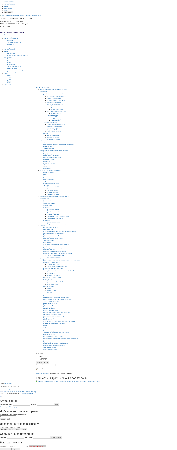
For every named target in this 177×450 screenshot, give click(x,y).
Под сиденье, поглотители (51, 155)
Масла (45, 95)
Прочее (45, 325)
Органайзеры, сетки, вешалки (52, 314)
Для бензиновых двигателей (55, 255)
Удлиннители (51, 273)
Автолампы (46, 167)
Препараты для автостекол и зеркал (54, 342)
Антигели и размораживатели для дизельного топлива (59, 231)
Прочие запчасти (48, 172)
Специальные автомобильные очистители (56, 246)
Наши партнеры (12, 68)
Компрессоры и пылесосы (51, 296)
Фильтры (10, 46)
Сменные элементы (49, 159)
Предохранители (48, 179)
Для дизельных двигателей (55, 257)
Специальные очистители (55, 218)
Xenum (9, 81)
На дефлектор (47, 154)
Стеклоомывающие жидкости (56, 124)
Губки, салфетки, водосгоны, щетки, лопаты (56, 297)
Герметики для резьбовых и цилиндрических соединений (60, 338)
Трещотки (50, 272)
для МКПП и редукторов (58, 119)
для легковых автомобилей (55, 104)
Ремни (45, 174)
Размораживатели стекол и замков (53, 233)
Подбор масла (11, 40)
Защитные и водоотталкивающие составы (59, 224)
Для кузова (46, 207)
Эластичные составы (49, 347)
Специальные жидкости (54, 132)
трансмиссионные (52, 115)
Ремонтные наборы (49, 334)
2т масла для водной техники (56, 100)
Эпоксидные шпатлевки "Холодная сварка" (56, 332)
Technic (9, 77)
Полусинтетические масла (59, 108)
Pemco (9, 75)
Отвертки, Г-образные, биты (51, 262)
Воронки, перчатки (49, 308)
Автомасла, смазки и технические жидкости (53, 93)
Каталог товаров (9, 1)
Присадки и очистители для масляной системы (57, 235)
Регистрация (14, 407)
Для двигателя (47, 205)
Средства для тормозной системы (53, 238)
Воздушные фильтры (53, 189)
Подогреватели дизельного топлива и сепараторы (58, 144)
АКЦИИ (42, 141)
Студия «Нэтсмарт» (27, 393)
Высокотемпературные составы (53, 336)
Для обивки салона (49, 203)
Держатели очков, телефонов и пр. (53, 316)
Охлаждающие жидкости (54, 126)
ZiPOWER (44, 359)
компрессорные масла (54, 102)
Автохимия (43, 226)
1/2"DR (49, 288)
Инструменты (44, 259)
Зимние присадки (48, 240)
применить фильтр (42, 362)
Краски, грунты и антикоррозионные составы (53, 89)
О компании (11, 64)
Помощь (6, 6)
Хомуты (45, 181)
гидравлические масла (54, 98)
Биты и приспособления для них (57, 266)
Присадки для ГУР (48, 249)
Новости (9, 61)
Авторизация (8, 12)
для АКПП (54, 117)
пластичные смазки (53, 137)
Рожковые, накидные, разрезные (57, 281)
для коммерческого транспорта (56, 111)
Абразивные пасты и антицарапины (58, 216)
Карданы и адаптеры (53, 275)
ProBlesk (10, 83)
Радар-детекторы (48, 146)
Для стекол (46, 220)
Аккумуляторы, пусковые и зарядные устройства (54, 196)
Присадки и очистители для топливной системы (57, 253)
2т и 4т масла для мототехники (56, 97)
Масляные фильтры (53, 191)
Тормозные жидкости (53, 128)
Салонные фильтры (53, 194)
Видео (9, 62)
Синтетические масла (57, 106)
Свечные (49, 292)
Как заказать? (11, 53)
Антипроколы (47, 242)
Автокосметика (44, 198)
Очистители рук (48, 229)
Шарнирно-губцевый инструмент (53, 268)
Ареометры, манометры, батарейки (54, 323)
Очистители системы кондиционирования (56, 244)
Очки (44, 327)
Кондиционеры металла (50, 227)
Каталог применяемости (11, 3)
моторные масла (56, 113)
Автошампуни (51, 213)
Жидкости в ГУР (52, 130)
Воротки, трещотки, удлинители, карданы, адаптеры (59, 270)
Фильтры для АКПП (53, 187)
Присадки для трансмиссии (51, 237)
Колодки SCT (11, 44)
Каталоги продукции (10, 5)
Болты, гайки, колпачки (50, 303)
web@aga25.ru (8, 383)
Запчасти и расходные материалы (50, 170)
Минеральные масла (57, 109)
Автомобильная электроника (48, 143)
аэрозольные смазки (53, 135)
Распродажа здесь (41, 87)
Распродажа (43, 91)
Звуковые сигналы (48, 148)
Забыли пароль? (5, 407)
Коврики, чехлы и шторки (50, 310)
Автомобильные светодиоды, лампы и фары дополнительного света (60, 165)
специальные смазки (53, 139)
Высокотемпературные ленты (52, 331)
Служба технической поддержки (17, 70)
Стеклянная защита (53, 209)
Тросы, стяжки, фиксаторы (51, 301)
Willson (9, 79)
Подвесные (46, 161)
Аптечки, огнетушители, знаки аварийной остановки (59, 321)
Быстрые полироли (53, 214)
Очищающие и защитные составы (57, 211)
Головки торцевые (48, 286)
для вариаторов (55, 120)
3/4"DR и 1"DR (51, 290)
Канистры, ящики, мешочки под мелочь (55, 307)
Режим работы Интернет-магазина (17, 55)
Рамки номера (47, 320)
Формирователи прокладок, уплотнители (55, 343)
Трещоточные (51, 283)
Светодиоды (47, 168)
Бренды (6, 10)
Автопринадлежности (46, 294)
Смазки (45, 133)
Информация (8, 8)
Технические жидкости (14, 42)
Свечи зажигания (48, 176)
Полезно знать (11, 59)
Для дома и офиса (49, 163)
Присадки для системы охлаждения (54, 248)
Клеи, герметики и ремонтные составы (51, 329)
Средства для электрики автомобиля (54, 251)
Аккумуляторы (11, 48)
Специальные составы (50, 349)
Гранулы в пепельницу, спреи (52, 157)
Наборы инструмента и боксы (52, 277)
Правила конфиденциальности (9, 389)
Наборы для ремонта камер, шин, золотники (56, 312)
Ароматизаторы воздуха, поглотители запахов (54, 150)
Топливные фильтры (53, 192)
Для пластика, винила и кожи (52, 202)
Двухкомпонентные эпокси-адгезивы (54, 340)
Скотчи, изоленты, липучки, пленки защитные (57, 299)
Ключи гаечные (48, 279)
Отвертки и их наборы (53, 264)
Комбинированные (52, 285)
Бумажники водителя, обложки (52, 305)
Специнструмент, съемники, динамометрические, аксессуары (62, 261)
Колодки (45, 178)
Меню (5, 35)
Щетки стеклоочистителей (51, 183)
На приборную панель (50, 152)
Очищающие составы (53, 222)
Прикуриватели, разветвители (52, 318)
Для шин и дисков (48, 200)
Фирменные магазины (14, 66)
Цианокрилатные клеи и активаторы (54, 345)
